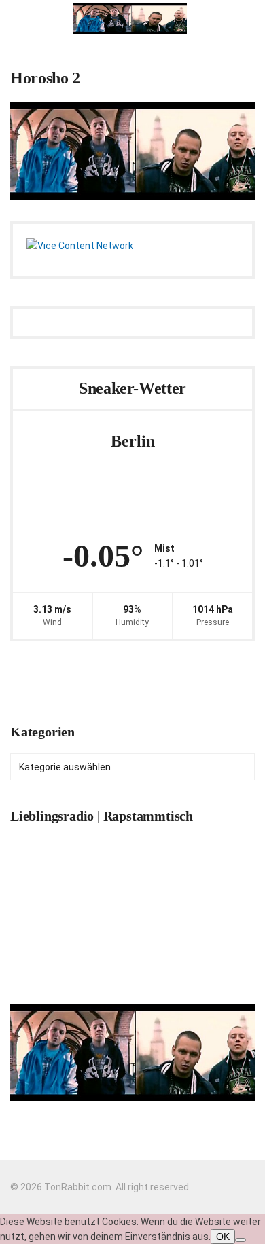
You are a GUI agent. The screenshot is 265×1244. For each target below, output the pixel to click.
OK (223, 1236)
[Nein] (240, 1240)
